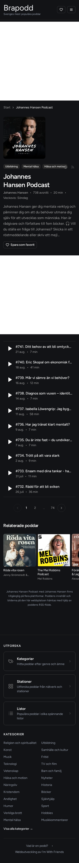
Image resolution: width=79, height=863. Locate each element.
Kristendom (12, 792)
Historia (46, 785)
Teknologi (10, 764)
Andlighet (10, 799)
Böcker (46, 792)
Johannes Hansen (15, 193)
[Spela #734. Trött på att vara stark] (9, 457)
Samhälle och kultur (54, 750)
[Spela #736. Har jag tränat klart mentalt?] (9, 426)
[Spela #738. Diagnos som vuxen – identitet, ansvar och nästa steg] (9, 395)
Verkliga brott (13, 813)
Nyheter (47, 778)
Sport (45, 806)
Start (7, 107)
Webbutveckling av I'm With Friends (39, 852)
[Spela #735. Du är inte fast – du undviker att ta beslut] (9, 441)
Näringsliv (10, 785)
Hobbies (47, 813)
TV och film (49, 764)
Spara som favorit (22, 245)
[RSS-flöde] (73, 167)
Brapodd (18, 7)
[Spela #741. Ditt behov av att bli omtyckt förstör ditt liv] (9, 348)
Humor (8, 806)
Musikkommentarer (54, 820)
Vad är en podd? (37, 846)
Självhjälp (47, 799)
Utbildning (11, 166)
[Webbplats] (66, 167)
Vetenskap (11, 771)
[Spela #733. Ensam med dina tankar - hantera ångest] (9, 473)
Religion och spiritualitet (20, 743)
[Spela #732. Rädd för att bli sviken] (9, 488)
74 (53, 508)
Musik (8, 757)
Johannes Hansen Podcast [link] (34, 107)
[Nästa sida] (61, 508)
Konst (8, 750)
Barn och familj (51, 771)
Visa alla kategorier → (18, 829)
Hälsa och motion (54, 166)
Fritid (44, 757)
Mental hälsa (31, 166)
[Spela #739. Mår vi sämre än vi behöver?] (9, 379)
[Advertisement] (39, 61)
